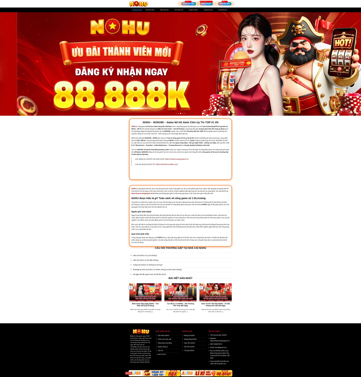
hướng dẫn (150, 10)
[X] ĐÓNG (128, 373)
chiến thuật (193, 10)
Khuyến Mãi (222, 10)
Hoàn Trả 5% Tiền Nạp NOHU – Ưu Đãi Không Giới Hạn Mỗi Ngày (215, 305)
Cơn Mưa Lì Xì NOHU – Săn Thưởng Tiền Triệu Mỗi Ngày (180, 305)
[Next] (351, 64)
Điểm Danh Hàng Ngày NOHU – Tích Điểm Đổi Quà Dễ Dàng (145, 305)
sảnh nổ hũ (164, 10)
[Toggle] (131, 256)
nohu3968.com (134, 347)
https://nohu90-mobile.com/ (167, 164)
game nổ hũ (208, 10)
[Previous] (9, 64)
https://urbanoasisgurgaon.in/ (176, 159)
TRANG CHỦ (137, 10)
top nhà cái (178, 10)
